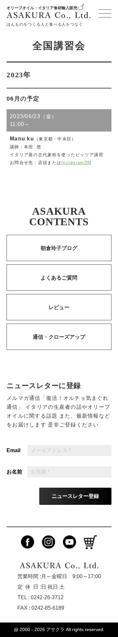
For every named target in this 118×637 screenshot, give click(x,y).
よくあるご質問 (59, 278)
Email (13, 450)
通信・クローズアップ (59, 337)
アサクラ (55, 629)
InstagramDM (76, 162)
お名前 (14, 472)
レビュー (59, 307)
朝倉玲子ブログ (59, 248)
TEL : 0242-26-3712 (40, 597)
